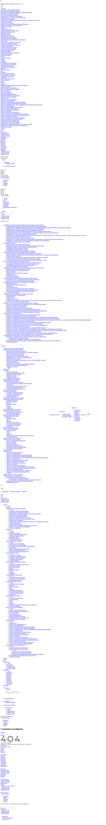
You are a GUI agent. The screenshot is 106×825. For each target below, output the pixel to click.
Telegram (5, 182)
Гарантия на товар (5, 772)
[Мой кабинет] (1, 487)
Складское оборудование (15, 555)
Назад (9, 506)
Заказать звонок (10, 714)
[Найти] (2, 7)
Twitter (5, 181)
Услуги (2, 750)
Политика (3, 775)
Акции (2, 749)
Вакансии (3, 757)
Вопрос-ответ (4, 783)
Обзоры (2, 784)
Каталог (8, 507)
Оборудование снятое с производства (18, 647)
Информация (4, 766)
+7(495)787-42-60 (5, 151)
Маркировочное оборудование (16, 543)
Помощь (3, 776)
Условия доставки (5, 771)
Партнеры (3, 759)
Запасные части (13, 623)
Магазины (3, 769)
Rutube (5, 185)
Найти (2, 809)
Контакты (3, 758)
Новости (3, 756)
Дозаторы (11, 532)
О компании (4, 754)
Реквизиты (3, 765)
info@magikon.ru (6, 177)
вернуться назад (7, 746)
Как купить (9, 664)
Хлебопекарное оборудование (16, 584)
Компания (8, 672)
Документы (3, 762)
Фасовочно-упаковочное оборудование (18, 511)
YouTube (5, 184)
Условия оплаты (5, 770)
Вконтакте (6, 180)
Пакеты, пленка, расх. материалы (17, 610)
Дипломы (3, 761)
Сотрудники (4, 763)
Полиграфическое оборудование (17, 577)
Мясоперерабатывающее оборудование (18, 564)
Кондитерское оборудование (16, 598)
